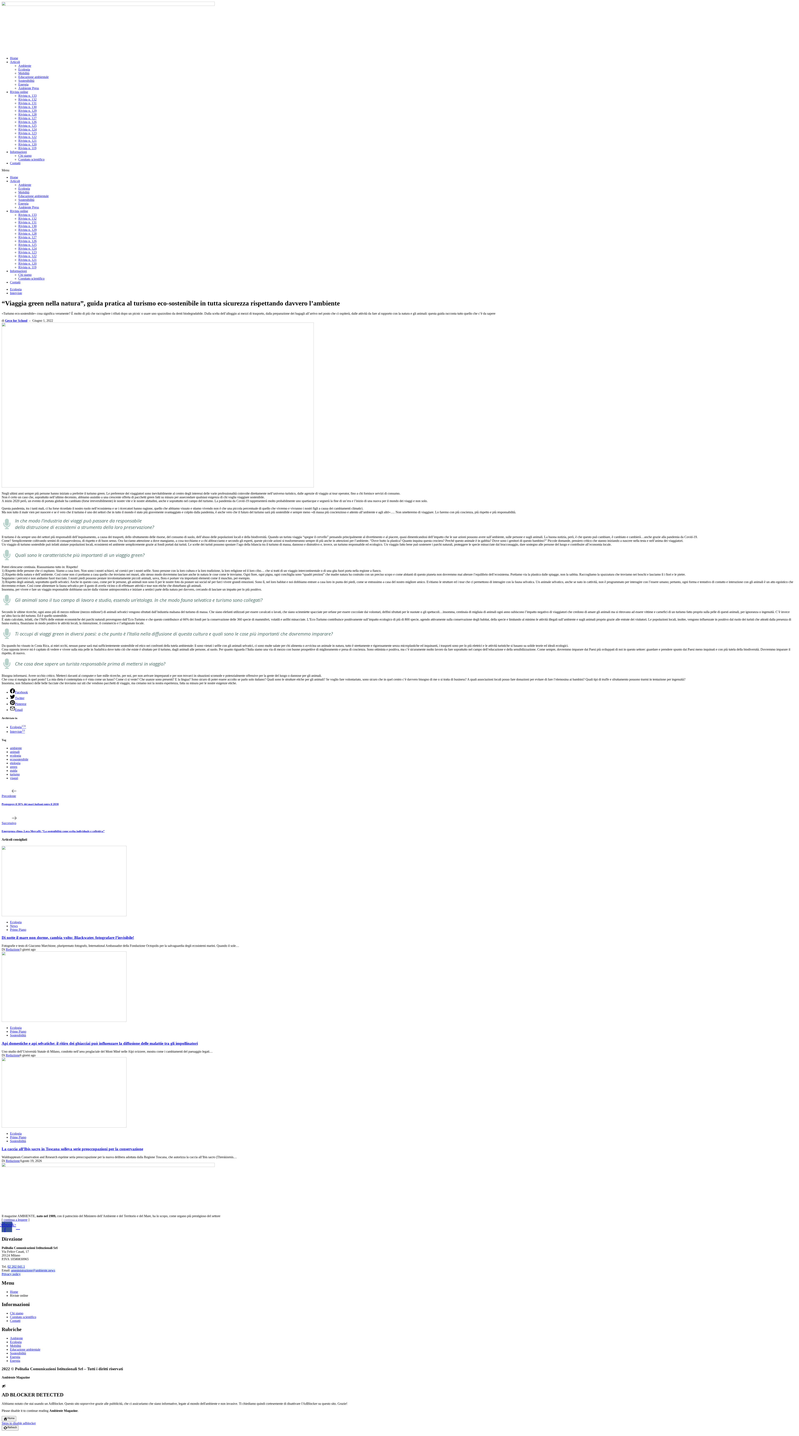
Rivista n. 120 (27, 144)
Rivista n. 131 (27, 103)
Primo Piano (18, 929)
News (14, 926)
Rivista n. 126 (27, 122)
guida (13, 770)
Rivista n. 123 (27, 133)
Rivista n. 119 (27, 148)
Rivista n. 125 (27, 125)
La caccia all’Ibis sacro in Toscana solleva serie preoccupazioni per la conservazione (72, 1149)
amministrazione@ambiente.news (33, 1270)
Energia (23, 84)
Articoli (15, 62)
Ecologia (24, 69)
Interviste (16, 293)
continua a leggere (15, 1220)
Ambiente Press (28, 88)
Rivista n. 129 (27, 110)
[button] (399, 170)
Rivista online (19, 92)
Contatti (15, 163)
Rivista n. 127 (27, 118)
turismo (15, 774)
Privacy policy (11, 1274)
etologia (15, 763)
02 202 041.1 (16, 1266)
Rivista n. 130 (27, 107)
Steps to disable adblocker (19, 1423)
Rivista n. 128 (27, 114)
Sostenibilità (26, 80)
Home (14, 58)
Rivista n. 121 (27, 140)
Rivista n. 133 (27, 95)
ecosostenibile (19, 759)
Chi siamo (25, 155)
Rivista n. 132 (27, 99)
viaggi (14, 778)
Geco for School (16, 320)
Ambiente (24, 65)
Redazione (13, 949)
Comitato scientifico (31, 159)
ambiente (16, 748)
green (13, 767)
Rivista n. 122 (27, 137)
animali (15, 752)
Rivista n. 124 (27, 129)
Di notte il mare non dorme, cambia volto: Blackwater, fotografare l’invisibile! (68, 937)
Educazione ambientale (33, 77)
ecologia (15, 755)
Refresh (12, 1427)
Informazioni (18, 152)
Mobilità (23, 73)
